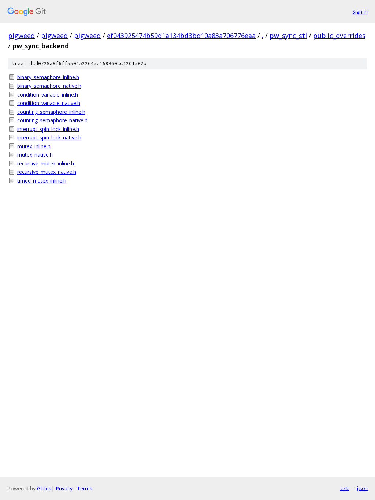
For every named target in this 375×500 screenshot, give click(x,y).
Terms (84, 488)
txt (344, 488)
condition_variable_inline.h (47, 94)
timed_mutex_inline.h (41, 180)
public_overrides (339, 35)
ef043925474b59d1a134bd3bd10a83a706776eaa (181, 35)
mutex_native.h (35, 154)
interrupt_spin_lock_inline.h (48, 129)
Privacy (64, 488)
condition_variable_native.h (48, 103)
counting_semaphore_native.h (52, 120)
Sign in (360, 11)
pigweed (21, 35)
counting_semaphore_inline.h (51, 111)
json (362, 488)
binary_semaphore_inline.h (48, 77)
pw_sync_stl (288, 35)
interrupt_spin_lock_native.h (49, 137)
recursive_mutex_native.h (46, 171)
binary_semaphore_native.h (49, 85)
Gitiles (44, 488)
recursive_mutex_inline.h (45, 163)
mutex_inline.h (34, 146)
